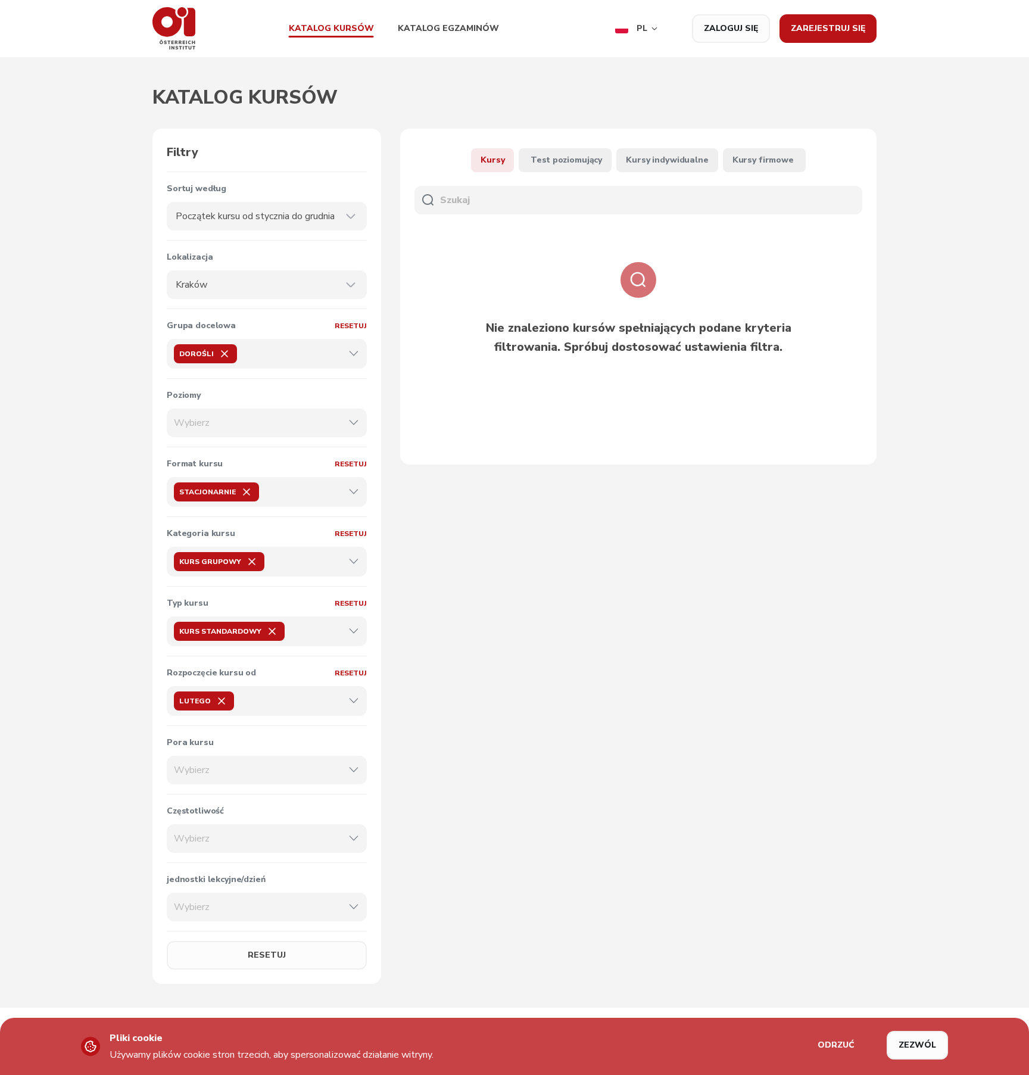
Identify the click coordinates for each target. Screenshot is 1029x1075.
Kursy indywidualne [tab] (667, 160)
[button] (637, 28)
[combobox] (260, 216)
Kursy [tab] (492, 160)
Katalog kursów (331, 28)
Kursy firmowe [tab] (763, 160)
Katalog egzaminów (448, 28)
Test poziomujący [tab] (566, 160)
